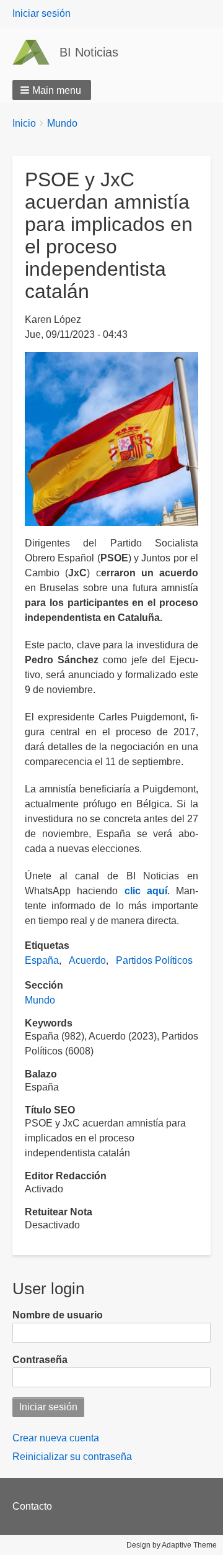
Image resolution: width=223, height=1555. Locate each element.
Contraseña (40, 1359)
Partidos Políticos (154, 960)
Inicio (24, 123)
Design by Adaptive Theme (171, 1545)
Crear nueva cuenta (55, 1438)
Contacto (32, 1506)
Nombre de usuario (57, 1315)
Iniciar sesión (41, 13)
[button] (51, 90)
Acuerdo (87, 960)
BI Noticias (88, 52)
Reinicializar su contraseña (72, 1456)
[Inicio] (35, 52)
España (42, 960)
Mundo (62, 123)
